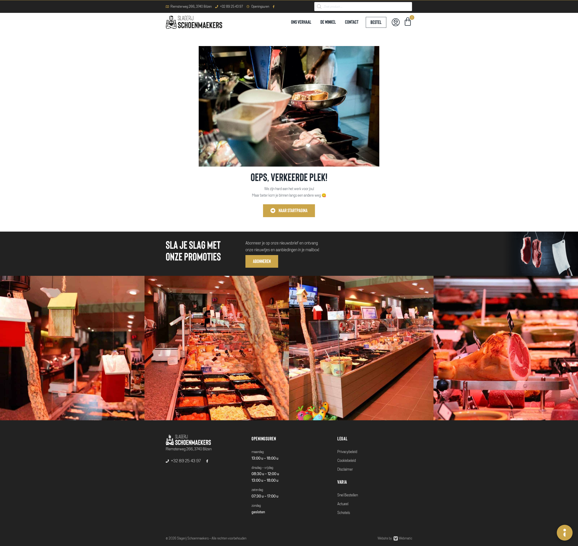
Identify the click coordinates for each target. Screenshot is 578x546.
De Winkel (328, 22)
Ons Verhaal (301, 22)
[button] (289, 210)
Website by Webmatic (395, 538)
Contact (352, 22)
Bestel (376, 22)
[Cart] (407, 22)
